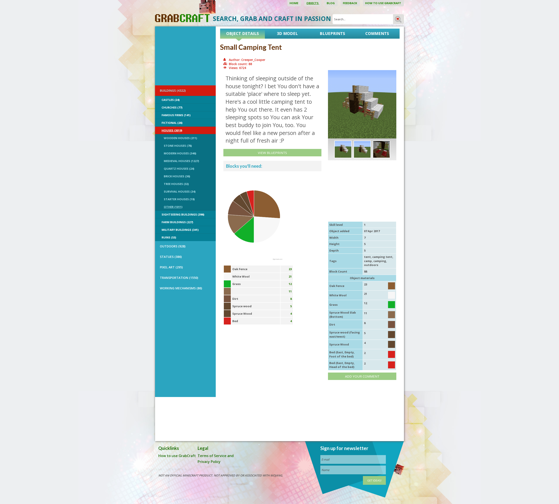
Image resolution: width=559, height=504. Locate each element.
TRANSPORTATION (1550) (179, 278)
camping (379, 261)
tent (367, 257)
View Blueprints (272, 152)
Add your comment (362, 376)
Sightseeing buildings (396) (183, 214)
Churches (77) (172, 107)
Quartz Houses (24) (179, 169)
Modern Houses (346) (180, 153)
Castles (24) (170, 100)
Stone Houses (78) (178, 146)
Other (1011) (173, 207)
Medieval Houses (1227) (181, 161)
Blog (331, 3)
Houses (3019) (172, 130)
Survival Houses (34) (179, 191)
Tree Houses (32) (176, 184)
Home (294, 3)
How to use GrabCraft (383, 3)
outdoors (371, 265)
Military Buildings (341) (180, 230)
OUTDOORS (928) (172, 246)
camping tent (382, 257)
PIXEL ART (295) (171, 267)
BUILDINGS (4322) (173, 90)
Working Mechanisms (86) (181, 288)
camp (368, 261)
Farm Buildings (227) (177, 222)
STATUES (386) (171, 257)
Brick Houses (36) (177, 176)
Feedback (350, 3)
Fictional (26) (172, 123)
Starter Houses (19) (179, 199)
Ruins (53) (169, 237)
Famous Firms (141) (176, 115)
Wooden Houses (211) (180, 138)
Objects (312, 3)
